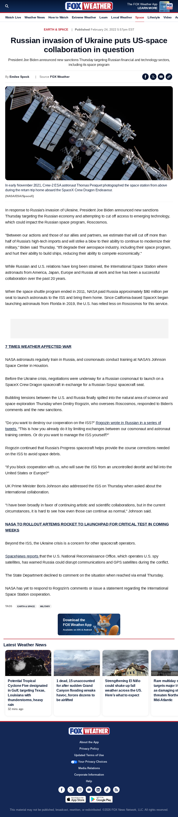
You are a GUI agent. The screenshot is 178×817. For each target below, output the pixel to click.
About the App (89, 742)
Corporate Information (89, 774)
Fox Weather (89, 6)
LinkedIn (98, 789)
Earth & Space (56, 29)
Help (89, 781)
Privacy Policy (89, 748)
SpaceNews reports (22, 556)
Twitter (153, 76)
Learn (103, 17)
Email (161, 76)
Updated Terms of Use (89, 755)
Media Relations (89, 768)
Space (139, 17)
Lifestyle (154, 17)
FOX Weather (59, 76)
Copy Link (169, 76)
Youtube (89, 789)
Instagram (80, 789)
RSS (116, 789)
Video (167, 17)
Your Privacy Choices (92, 761)
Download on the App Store (75, 799)
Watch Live (13, 17)
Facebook (145, 76)
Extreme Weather (84, 17)
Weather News (35, 17)
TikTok (107, 789)
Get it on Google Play (101, 799)
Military (45, 606)
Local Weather (121, 17)
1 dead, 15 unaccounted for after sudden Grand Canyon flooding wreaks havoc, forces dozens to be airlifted (76, 690)
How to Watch (58, 17)
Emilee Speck (19, 76)
